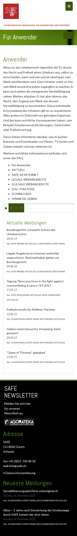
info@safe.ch (17, 466)
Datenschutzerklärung (20, 473)
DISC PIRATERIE (23, 189)
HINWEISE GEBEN (24, 199)
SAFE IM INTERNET (25, 175)
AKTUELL (18, 170)
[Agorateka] (19, 422)
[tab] (6, 208)
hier (28, 403)
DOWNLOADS (21, 194)
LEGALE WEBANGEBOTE (29, 179)
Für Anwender (21, 165)
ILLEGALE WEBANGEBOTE (30, 184)
